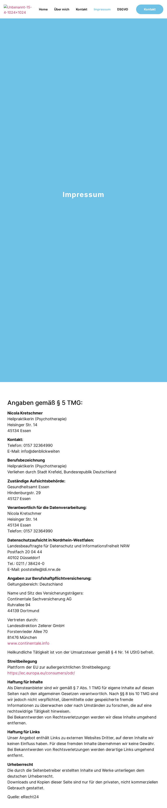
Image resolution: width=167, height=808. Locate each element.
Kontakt (81, 9)
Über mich (61, 9)
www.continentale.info (28, 643)
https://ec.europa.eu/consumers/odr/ (41, 673)
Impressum (102, 9)
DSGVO (122, 9)
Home (43, 9)
